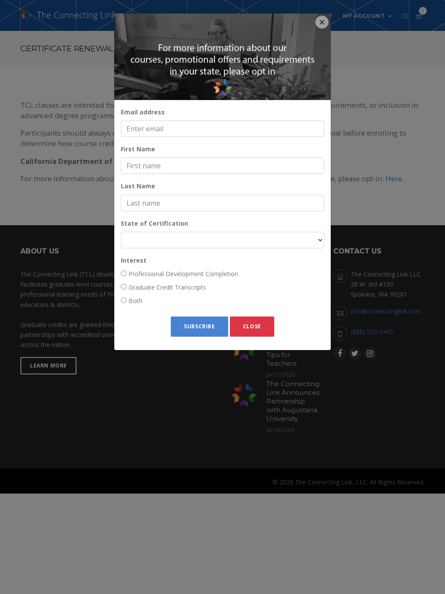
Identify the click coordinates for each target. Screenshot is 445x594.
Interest (133, 260)
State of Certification (154, 223)
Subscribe (199, 326)
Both (136, 301)
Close (252, 326)
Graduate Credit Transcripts (167, 287)
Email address (143, 112)
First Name (138, 149)
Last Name (138, 186)
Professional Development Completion (183, 274)
